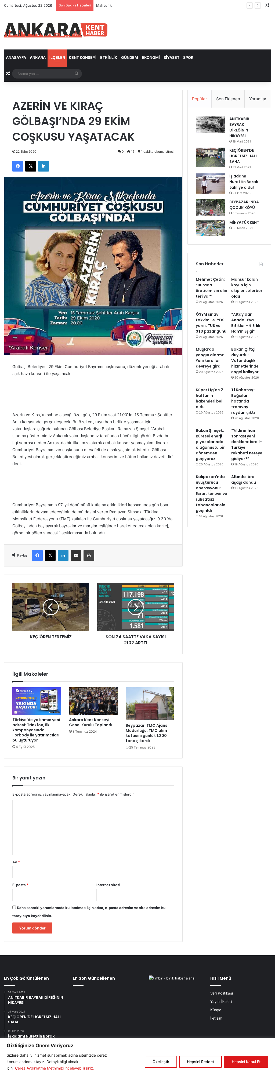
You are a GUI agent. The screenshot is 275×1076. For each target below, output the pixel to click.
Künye (215, 1010)
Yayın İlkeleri (221, 1001)
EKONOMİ (151, 57)
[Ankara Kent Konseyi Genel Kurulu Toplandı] (93, 701)
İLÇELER (57, 57)
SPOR (188, 57)
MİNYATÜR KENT (244, 222)
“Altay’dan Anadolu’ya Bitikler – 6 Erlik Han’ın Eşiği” (245, 323)
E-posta (20, 885)
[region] (137, 1057)
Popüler (199, 98)
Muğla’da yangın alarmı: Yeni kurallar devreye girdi (210, 358)
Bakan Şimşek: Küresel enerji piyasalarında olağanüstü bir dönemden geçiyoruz (210, 444)
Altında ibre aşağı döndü (243, 479)
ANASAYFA (16, 57)
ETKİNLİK (108, 57)
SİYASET (171, 57)
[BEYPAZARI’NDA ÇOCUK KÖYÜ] (210, 207)
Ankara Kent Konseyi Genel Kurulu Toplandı (90, 722)
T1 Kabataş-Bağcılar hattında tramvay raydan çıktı (243, 401)
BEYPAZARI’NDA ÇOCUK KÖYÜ (244, 204)
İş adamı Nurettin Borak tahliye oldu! (243, 181)
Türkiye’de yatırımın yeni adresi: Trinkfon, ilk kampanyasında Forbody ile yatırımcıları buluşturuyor (36, 730)
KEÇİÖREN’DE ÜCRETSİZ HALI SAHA (243, 156)
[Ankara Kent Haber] (55, 30)
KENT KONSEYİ (82, 57)
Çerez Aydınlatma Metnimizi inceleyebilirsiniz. (54, 1068)
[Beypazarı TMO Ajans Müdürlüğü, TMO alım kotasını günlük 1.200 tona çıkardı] (150, 703)
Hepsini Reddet (200, 1061)
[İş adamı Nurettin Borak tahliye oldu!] (210, 183)
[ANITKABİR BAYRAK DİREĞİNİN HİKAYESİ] (210, 124)
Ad (16, 862)
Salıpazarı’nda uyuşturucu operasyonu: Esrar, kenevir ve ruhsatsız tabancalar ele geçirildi (211, 493)
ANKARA (38, 57)
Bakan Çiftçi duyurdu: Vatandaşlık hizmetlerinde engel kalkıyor (245, 361)
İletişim (216, 1018)
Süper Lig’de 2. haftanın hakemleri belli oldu (210, 398)
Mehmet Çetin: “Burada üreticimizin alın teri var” (211, 288)
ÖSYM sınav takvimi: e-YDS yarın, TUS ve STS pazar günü (211, 323)
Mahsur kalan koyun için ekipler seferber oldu (134, 5)
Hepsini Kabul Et (246, 1061)
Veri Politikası (221, 993)
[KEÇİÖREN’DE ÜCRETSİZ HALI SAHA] (210, 157)
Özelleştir (161, 1061)
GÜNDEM (129, 57)
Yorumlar (257, 98)
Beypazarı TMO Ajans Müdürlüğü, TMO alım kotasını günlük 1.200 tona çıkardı (146, 733)
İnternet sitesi (108, 885)
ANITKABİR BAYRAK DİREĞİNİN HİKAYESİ (239, 127)
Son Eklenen (228, 98)
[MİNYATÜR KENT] (210, 228)
